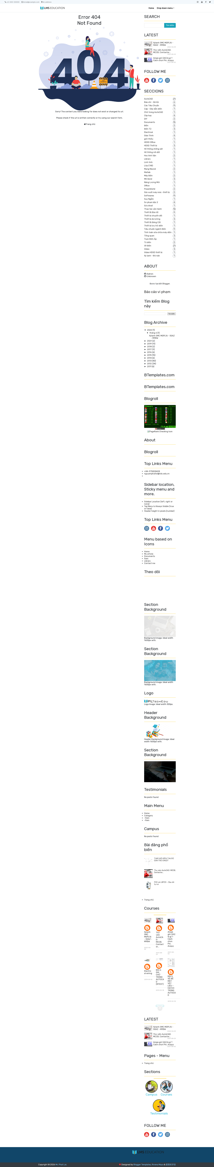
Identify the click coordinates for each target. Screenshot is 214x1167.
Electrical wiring (148, 972)
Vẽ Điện (147, 246)
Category (148, 815)
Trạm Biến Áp (150, 239)
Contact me (149, 563)
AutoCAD (148, 99)
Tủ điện (147, 242)
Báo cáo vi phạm (157, 292)
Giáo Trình (149, 135)
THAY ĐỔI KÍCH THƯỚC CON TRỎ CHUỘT (164, 859)
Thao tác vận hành (153, 209)
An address (47, 2)
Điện (146, 125)
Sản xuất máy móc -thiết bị (157, 192)
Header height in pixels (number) (159, 511)
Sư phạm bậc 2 (151, 202)
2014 (149, 358)
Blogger (166, 283)
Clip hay (148, 115)
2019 (149, 344)
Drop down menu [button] (165, 8)
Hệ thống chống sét (153, 149)
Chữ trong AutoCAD (153, 112)
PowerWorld (149, 189)
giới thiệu (148, 139)
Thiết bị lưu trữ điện (153, 225)
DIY (145, 119)
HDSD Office (149, 142)
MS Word (148, 179)
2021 (149, 341)
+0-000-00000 (13, 2)
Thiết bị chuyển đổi (153, 215)
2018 (149, 346)
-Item (146, 818)
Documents (149, 122)
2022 (150, 330)
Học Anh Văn (150, 155)
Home (151, 8)
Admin (150, 274)
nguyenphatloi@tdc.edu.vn (157, 473)
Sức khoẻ (148, 205)
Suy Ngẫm (149, 199)
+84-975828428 (152, 471)
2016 (149, 352)
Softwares (149, 195)
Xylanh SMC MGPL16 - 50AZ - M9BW (163, 44)
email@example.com (31, 2)
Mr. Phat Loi (61, 1164)
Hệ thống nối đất (152, 152)
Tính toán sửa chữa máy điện (158, 232)
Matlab (147, 172)
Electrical (148, 132)
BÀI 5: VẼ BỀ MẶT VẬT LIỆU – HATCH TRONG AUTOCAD (172, 985)
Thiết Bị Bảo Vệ (151, 212)
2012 (149, 363)
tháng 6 (153, 333)
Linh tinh (148, 162)
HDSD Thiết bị (150, 145)
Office (146, 185)
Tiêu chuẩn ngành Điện (155, 229)
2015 (149, 355)
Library (147, 159)
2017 (149, 349)
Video (146, 249)
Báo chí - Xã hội (151, 102)
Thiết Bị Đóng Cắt (152, 222)
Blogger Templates (142, 1164)
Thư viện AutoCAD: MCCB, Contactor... (162, 51)
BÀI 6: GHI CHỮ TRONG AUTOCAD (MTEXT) (160, 977)
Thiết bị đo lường (152, 219)
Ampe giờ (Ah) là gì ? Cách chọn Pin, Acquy (163, 59)
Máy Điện (148, 175)
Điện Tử (147, 129)
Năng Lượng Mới (152, 182)
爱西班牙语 (171, 1164)
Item (146, 558)
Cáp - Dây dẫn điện (153, 109)
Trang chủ (90, 124)
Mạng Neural (150, 169)
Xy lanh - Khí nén (152, 256)
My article (148, 554)
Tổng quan (149, 236)
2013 (149, 361)
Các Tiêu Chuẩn (151, 105)
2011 (149, 366)
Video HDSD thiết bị (153, 252)
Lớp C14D (148, 165)
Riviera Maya (157, 1164)
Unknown (151, 276)
